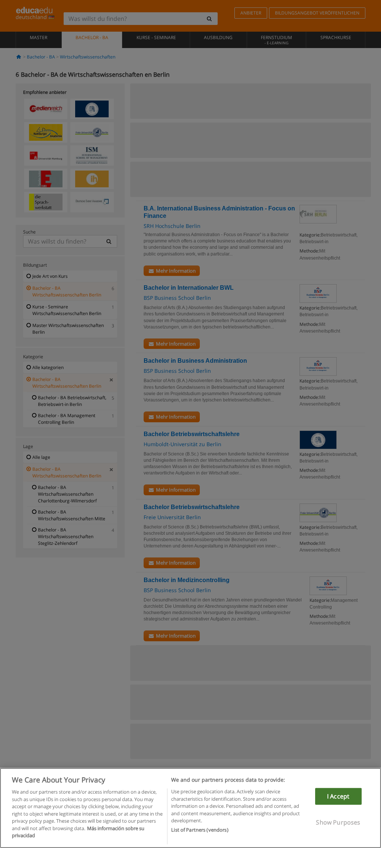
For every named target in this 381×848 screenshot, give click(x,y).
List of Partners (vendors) (199, 829)
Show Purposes (338, 822)
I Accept (338, 796)
